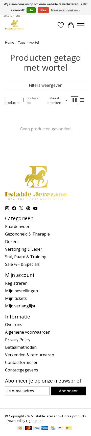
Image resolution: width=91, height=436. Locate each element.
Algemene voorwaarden (27, 332)
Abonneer (68, 391)
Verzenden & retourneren (29, 355)
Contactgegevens (21, 370)
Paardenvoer (17, 226)
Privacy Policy (17, 339)
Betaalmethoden (21, 347)
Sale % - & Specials (22, 264)
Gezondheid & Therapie (27, 234)
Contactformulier (21, 362)
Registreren (16, 283)
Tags (22, 42)
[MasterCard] (28, 428)
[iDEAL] (68, 428)
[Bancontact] (61, 428)
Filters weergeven (45, 85)
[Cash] (20, 428)
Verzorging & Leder (23, 249)
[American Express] (44, 428)
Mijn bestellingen (21, 291)
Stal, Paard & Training (26, 256)
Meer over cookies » (65, 10)
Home (9, 42)
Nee (43, 10)
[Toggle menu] (81, 25)
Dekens (12, 241)
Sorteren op (33, 100)
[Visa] (36, 428)
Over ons (13, 324)
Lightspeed (34, 420)
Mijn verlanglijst (20, 306)
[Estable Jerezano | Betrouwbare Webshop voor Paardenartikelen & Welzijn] (14, 25)
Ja (31, 10)
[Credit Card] (53, 428)
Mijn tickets (16, 298)
